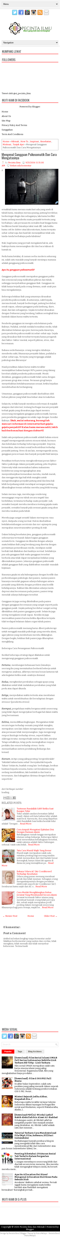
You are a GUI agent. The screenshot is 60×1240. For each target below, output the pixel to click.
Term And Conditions (12, 134)
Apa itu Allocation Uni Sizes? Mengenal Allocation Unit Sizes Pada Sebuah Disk (35, 1177)
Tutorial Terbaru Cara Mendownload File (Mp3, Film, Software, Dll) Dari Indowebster (35, 1135)
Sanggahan (7, 129)
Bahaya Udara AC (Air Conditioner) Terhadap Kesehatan (34, 872)
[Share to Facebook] (14, 797)
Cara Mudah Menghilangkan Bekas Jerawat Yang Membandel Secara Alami (37, 893)
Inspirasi (34, 141)
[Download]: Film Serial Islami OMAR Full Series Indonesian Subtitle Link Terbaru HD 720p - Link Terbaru (35, 1060)
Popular (8, 1051)
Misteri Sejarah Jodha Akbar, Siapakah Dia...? (30, 1097)
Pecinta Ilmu (14, 1233)
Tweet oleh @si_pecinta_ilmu (16, 93)
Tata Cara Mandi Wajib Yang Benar (34, 850)
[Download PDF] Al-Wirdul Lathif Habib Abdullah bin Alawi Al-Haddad (36, 1116)
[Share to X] (11, 797)
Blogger (36, 106)
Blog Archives (35, 1051)
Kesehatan (45, 141)
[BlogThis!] (8, 797)
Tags (20, 1051)
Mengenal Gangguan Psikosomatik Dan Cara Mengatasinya (29, 156)
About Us (6, 116)
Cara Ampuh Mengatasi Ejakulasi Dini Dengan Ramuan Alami (35, 830)
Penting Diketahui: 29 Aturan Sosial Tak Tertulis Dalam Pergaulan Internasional (35, 1156)
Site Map (6, 120)
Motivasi (7, 144)
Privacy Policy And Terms (14, 125)
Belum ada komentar (20, 165)
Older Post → (50, 916)
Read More (26, 823)
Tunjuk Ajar (18, 144)
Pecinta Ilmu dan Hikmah (32, 1227)
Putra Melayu (41, 1233)
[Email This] (4, 797)
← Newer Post (10, 916)
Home (5, 111)
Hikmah (15, 141)
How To (24, 141)
